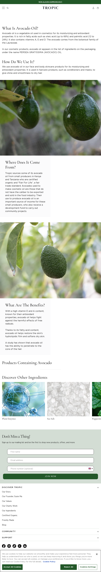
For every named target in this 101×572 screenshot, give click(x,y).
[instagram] (9, 546)
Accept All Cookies (12, 567)
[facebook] (4, 547)
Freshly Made (8, 520)
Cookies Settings (88, 567)
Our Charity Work (9, 506)
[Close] (97, 554)
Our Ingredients (9, 511)
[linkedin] (25, 546)
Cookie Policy (49, 562)
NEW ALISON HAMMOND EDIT (50, 2)
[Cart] (98, 8)
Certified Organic (9, 515)
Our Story (6, 492)
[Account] (93, 8)
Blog (4, 525)
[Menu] (3, 8)
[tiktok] (14, 546)
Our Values (7, 501)
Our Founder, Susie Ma (12, 496)
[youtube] (20, 546)
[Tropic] (50, 8)
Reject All (68, 567)
